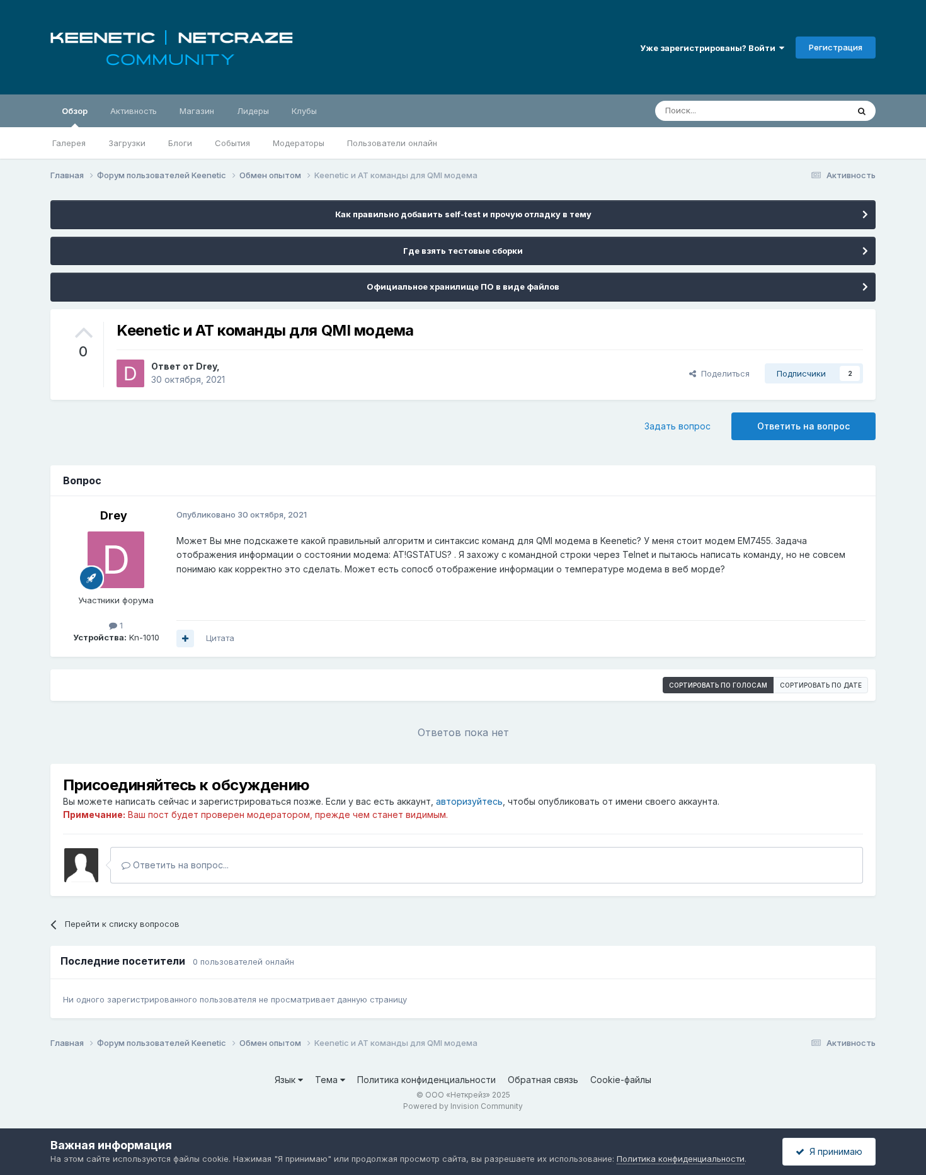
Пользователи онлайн (392, 143)
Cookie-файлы (620, 1079)
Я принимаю (833, 1151)
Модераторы (298, 143)
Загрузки (127, 143)
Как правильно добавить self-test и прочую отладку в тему (463, 214)
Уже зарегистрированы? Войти (709, 48)
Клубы (304, 111)
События (232, 143)
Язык (286, 1079)
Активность (133, 111)
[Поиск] (862, 111)
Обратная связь (543, 1079)
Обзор (75, 111)
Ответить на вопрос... (179, 865)
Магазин (197, 111)
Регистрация (835, 47)
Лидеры (253, 111)
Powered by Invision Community (463, 1106)
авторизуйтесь (469, 801)
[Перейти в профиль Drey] (130, 373)
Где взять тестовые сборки (463, 251)
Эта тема (814, 110)
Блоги (180, 143)
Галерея (69, 143)
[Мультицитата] (185, 638)
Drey (206, 366)
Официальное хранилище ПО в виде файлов (463, 286)
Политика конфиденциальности (426, 1079)
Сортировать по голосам (718, 685)
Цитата (220, 638)
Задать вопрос (677, 426)
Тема (327, 1079)
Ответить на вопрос (803, 426)
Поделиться (723, 373)
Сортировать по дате (821, 685)
